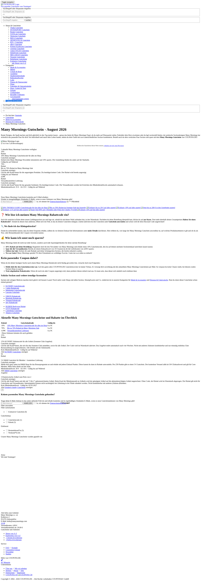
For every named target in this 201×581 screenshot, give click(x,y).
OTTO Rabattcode (12, 309)
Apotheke (13, 74)
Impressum (21, 573)
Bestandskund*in (16, 430)
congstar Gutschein (17, 49)
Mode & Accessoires (17, 67)
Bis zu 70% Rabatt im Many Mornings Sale (23, 328)
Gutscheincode (15, 420)
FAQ (7, 548)
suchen (28, 20)
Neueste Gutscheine (17, 57)
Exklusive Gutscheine (18, 61)
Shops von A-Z (11, 534)
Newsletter (9, 552)
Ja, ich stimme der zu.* (57, 202)
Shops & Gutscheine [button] (13, 26)
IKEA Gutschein (16, 38)
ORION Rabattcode (13, 296)
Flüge (12, 84)
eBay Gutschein (16, 44)
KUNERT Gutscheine (13, 352)
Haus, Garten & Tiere (18, 88)
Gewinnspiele (15, 97)
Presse (16, 571)
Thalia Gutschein (16, 28)
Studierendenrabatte (17, 76)
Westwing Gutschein (17, 36)
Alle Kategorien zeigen (20, 99)
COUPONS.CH (12, 575)
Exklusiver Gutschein (17, 412)
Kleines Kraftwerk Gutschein (21, 47)
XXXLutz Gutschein (18, 34)
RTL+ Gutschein (16, 42)
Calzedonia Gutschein (14, 311)
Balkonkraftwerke (16, 78)
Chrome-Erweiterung (14, 101)
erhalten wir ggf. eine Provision (114, 145)
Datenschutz (10, 573)
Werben (8, 571)
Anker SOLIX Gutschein (19, 51)
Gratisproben (15, 93)
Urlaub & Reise (16, 72)
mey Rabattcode (11, 303)
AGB (3, 523)
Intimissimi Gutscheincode (15, 290)
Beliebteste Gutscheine (18, 59)
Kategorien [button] (10, 65)
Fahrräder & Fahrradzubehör (20, 86)
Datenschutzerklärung (58, 202)
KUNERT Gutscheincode (15, 286)
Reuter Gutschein (16, 32)
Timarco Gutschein (13, 313)
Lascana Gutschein (13, 292)
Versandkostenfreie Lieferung (18, 331)
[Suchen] (4, 14)
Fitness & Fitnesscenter (18, 82)
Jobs (22, 571)
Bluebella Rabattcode (13, 298)
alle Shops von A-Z (19, 63)
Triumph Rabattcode (13, 300)
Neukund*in (14, 433)
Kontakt (15, 548)
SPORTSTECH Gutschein (20, 40)
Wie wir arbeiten (21, 569)
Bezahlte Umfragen (17, 95)
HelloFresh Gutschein (18, 53)
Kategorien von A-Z (13, 536)
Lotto (12, 80)
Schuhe (13, 90)
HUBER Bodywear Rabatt (15, 306)
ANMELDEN (28, 202)
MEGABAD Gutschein (19, 55)
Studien (8, 554)
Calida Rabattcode (12, 288)
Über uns (9, 569)
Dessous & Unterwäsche (159, 280)
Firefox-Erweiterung (14, 540)
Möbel (12, 70)
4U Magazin (5, 562)
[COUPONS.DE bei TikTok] (2, 560)
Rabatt (12, 422)
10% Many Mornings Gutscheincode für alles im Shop (27, 326)
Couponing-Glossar (13, 550)
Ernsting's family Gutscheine (15, 387)
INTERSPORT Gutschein (20, 30)
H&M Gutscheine (11, 371)
